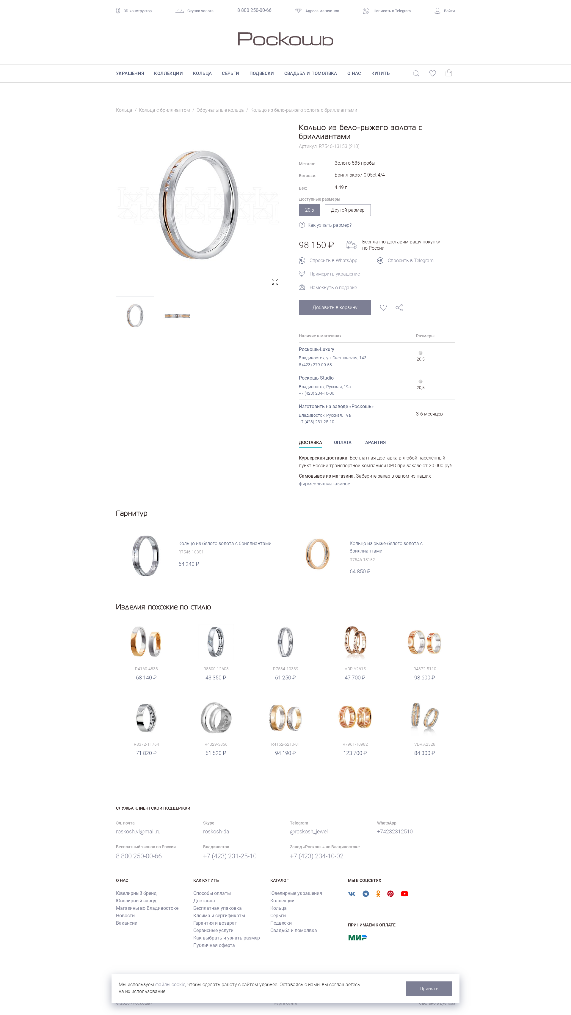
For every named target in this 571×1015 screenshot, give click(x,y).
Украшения (130, 73)
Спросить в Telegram (411, 260)
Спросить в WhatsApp (333, 260)
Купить (380, 73)
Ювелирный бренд (136, 893)
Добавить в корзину (335, 307)
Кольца (202, 73)
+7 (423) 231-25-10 (316, 421)
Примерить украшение (335, 274)
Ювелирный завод (136, 901)
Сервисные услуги (213, 930)
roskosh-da (216, 831)
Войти (449, 11)
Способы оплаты (212, 893)
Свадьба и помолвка (310, 73)
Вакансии (126, 923)
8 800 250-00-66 (254, 10)
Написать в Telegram (392, 11)
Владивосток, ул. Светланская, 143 (332, 357)
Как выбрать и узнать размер (226, 938)
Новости (125, 915)
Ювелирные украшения (296, 893)
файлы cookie (170, 984)
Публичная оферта (214, 945)
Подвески (262, 73)
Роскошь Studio (316, 378)
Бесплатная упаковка (217, 908)
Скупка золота (200, 11)
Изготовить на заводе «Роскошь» (336, 406)
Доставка (204, 901)
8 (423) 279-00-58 (315, 364)
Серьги (230, 73)
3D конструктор (138, 11)
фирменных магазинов (324, 484)
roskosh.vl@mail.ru (138, 831)
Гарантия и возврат (215, 923)
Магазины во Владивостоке (147, 908)
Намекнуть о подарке (333, 287)
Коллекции (168, 73)
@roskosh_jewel (309, 831)
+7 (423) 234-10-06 (316, 393)
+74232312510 (395, 831)
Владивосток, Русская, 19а (325, 386)
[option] (198, 205)
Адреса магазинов (322, 11)
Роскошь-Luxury (316, 349)
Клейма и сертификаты (219, 915)
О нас (354, 73)
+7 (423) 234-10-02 (316, 856)
